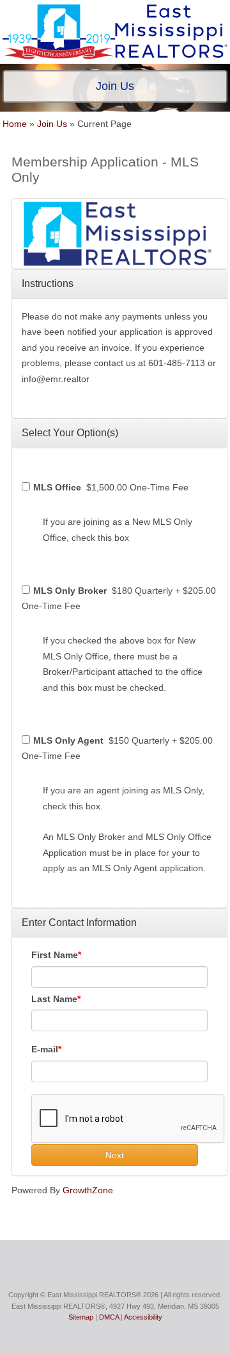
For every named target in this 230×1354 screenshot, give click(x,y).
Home (15, 124)
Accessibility (143, 1317)
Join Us (52, 124)
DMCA (109, 1317)
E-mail (44, 1049)
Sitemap (80, 1317)
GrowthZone (88, 1190)
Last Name (54, 999)
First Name (54, 955)
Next (114, 1155)
